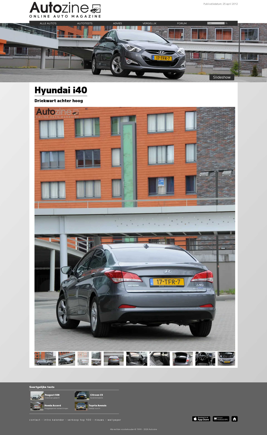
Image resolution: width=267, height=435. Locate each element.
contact (34, 419)
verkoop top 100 (79, 419)
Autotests (84, 23)
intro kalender (54, 419)
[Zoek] (226, 23)
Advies (117, 23)
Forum (182, 23)
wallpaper (114, 419)
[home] (233, 420)
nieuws (99, 419)
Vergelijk (149, 23)
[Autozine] (133, 9)
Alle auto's (48, 23)
